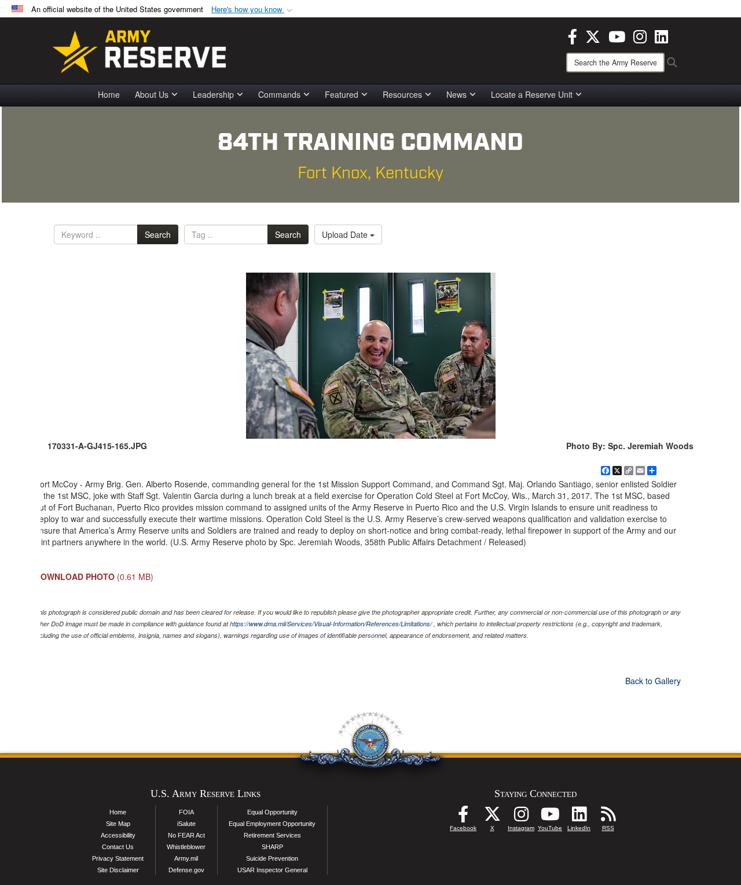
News (456, 94)
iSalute (186, 823)
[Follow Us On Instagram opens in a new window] (521, 817)
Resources (402, 94)
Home (109, 94)
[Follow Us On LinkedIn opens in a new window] (578, 817)
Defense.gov (186, 869)
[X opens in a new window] (592, 35)
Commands (279, 94)
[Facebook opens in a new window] (572, 35)
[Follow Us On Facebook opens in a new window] (463, 817)
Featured (341, 94)
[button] (253, 9)
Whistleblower (186, 846)
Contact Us (118, 846)
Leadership (213, 94)
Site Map (118, 823)
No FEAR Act (186, 835)
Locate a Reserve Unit (532, 94)
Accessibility (118, 835)
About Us (151, 94)
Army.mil (186, 858)
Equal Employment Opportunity (272, 823)
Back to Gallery (653, 680)
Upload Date (346, 234)
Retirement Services (272, 835)
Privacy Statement (118, 858)
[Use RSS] (607, 817)
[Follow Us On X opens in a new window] (492, 817)
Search (158, 234)
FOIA (186, 812)
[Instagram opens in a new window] (640, 35)
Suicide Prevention (272, 858)
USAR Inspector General (272, 869)
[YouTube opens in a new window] (616, 35)
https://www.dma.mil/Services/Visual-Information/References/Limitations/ (331, 623)
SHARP (272, 846)
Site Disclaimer (118, 869)
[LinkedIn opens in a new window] (661, 35)
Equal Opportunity (272, 812)
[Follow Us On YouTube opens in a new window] (549, 817)
